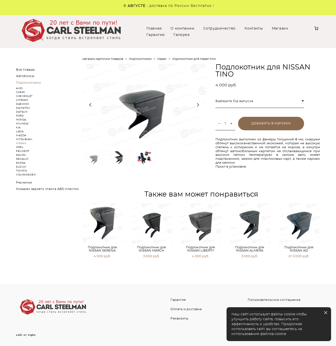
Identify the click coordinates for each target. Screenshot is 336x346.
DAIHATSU (23, 108)
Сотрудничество (219, 28)
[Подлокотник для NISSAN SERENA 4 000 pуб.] (102, 223)
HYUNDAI (22, 123)
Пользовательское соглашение (274, 299)
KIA (18, 127)
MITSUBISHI (24, 139)
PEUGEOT (23, 151)
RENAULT (22, 159)
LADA (19, 131)
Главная (154, 28)
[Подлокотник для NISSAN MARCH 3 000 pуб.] (152, 223)
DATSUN (21, 112)
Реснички (24, 182)
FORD (20, 116)
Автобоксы (25, 76)
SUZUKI (21, 167)
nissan (162, 58)
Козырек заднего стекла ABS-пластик (47, 188)
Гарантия (155, 35)
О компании (182, 28)
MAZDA (21, 135)
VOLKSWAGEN (26, 174)
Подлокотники (28, 82)
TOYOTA (21, 171)
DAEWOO (22, 104)
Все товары (25, 69)
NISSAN (21, 143)
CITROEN (22, 100)
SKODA (21, 163)
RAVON (21, 155)
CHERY (20, 92)
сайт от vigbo (26, 335)
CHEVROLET (24, 96)
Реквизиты (179, 318)
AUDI (19, 88)
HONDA (21, 120)
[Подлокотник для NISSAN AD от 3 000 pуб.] (299, 223)
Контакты (253, 28)
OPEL (19, 147)
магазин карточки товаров (102, 58)
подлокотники (140, 58)
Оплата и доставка (186, 309)
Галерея (181, 35)
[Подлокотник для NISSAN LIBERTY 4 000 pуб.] (201, 223)
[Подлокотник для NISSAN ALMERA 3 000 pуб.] (250, 223)
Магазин (280, 28)
